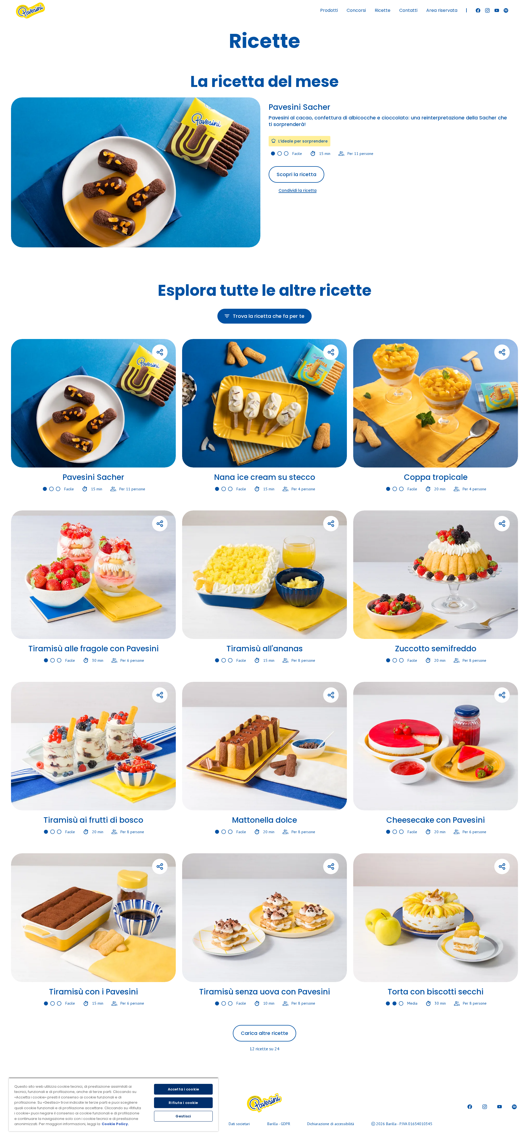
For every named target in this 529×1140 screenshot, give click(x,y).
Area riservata (441, 10)
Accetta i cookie (183, 1089)
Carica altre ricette (264, 1033)
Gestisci (183, 1116)
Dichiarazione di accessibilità (330, 1123)
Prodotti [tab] (329, 10)
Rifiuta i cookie (183, 1102)
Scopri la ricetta (296, 174)
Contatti (408, 10)
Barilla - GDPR (278, 1123)
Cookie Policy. (115, 1124)
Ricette (382, 10)
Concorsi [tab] (356, 10)
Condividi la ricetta (298, 190)
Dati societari (239, 1123)
